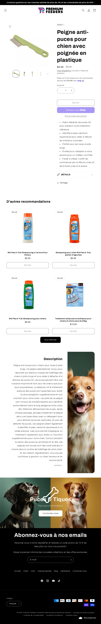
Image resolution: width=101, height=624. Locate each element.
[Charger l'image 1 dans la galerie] (16, 73)
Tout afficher (50, 340)
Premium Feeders (29, 612)
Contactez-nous (50, 513)
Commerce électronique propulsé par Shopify (54, 612)
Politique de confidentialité (34, 615)
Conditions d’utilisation (54, 615)
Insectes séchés (44, 571)
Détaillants (65, 571)
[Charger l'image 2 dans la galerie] (24, 73)
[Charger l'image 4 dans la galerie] (40, 73)
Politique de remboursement (83, 612)
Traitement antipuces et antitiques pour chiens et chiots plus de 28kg (73, 320)
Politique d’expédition (74, 615)
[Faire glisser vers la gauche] (9, 74)
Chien (25, 571)
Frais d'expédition (64, 71)
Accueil (17, 571)
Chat (33, 571)
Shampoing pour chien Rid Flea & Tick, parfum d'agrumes (73, 254)
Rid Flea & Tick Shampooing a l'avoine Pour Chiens (28, 254)
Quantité (60, 85)
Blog (56, 571)
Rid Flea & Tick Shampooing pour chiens (27, 319)
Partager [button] (64, 183)
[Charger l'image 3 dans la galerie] (32, 73)
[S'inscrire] (71, 560)
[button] (5, 10)
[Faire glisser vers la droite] (47, 74)
